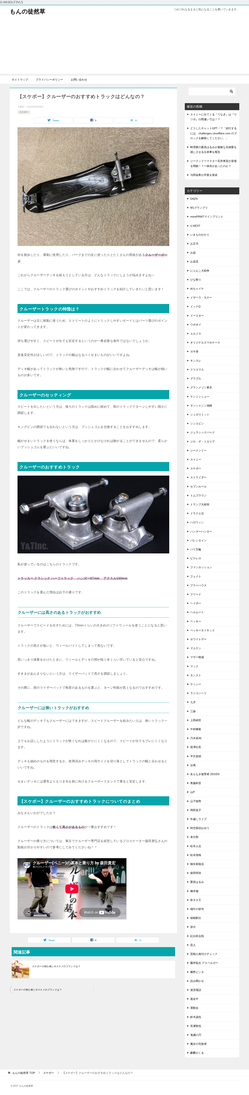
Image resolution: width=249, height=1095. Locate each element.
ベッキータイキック (202, 630)
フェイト (195, 576)
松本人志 (195, 846)
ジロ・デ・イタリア (202, 441)
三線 (193, 711)
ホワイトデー (198, 639)
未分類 (194, 837)
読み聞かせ (197, 981)
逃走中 (194, 998)
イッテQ (195, 306)
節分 (193, 926)
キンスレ (195, 360)
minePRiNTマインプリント (206, 216)
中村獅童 (195, 729)
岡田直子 (195, 810)
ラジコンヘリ (198, 693)
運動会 (194, 1007)
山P (192, 792)
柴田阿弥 (195, 873)
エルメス (195, 333)
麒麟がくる (197, 1052)
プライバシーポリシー (49, 79)
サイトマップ (20, 79)
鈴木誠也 (195, 1017)
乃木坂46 (196, 738)
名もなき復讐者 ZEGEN (204, 774)
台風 (193, 765)
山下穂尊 (195, 801)
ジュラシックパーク (202, 432)
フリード (195, 594)
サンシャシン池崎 (201, 405)
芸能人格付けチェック (203, 953)
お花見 (194, 261)
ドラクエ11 (197, 513)
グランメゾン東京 (201, 387)
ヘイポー (195, 603)
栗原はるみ (197, 881)
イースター (197, 315)
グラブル (195, 378)
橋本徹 (194, 891)
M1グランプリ (199, 207)
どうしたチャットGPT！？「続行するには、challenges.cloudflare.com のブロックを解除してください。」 (213, 133)
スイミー (195, 459)
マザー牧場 (197, 657)
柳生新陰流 (197, 864)
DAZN (194, 198)
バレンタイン (198, 540)
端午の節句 (197, 909)
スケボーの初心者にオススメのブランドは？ (56, 966)
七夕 (193, 702)
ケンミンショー (199, 396)
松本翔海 (195, 855)
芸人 (193, 945)
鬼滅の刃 (195, 1034)
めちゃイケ (197, 288)
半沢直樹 (195, 756)
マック (194, 666)
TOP (23, 1072)
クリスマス (197, 369)
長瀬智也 (195, 1025)
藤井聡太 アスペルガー (204, 962)
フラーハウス (198, 585)
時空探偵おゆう (199, 828)
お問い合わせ (79, 79)
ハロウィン (197, 522)
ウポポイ (195, 324)
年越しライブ (198, 819)
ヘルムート (197, 612)
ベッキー (195, 621)
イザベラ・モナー (201, 297)
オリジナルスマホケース (205, 342)
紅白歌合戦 (197, 936)
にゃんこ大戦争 (199, 270)
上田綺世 (195, 720)
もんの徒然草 (27, 11)
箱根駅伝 (195, 917)
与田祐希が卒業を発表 (203, 174)
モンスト (195, 675)
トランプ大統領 (199, 504)
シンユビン (197, 423)
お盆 (193, 252)
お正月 (194, 243)
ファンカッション (201, 567)
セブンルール (198, 486)
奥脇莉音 (195, 783)
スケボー (24, 112)
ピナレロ (195, 558)
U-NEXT (195, 225)
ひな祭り (195, 279)
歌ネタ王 (195, 900)
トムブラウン (198, 495)
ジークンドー (198, 450)
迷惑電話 (195, 989)
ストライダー (198, 477)
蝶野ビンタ (197, 972)
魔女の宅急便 (198, 1043)
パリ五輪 (195, 549)
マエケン (195, 648)
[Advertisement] (124, 46)
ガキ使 (194, 351)
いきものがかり (199, 234)
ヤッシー (195, 684)
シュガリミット (199, 414)
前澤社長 (195, 747)
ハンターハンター (201, 531)
